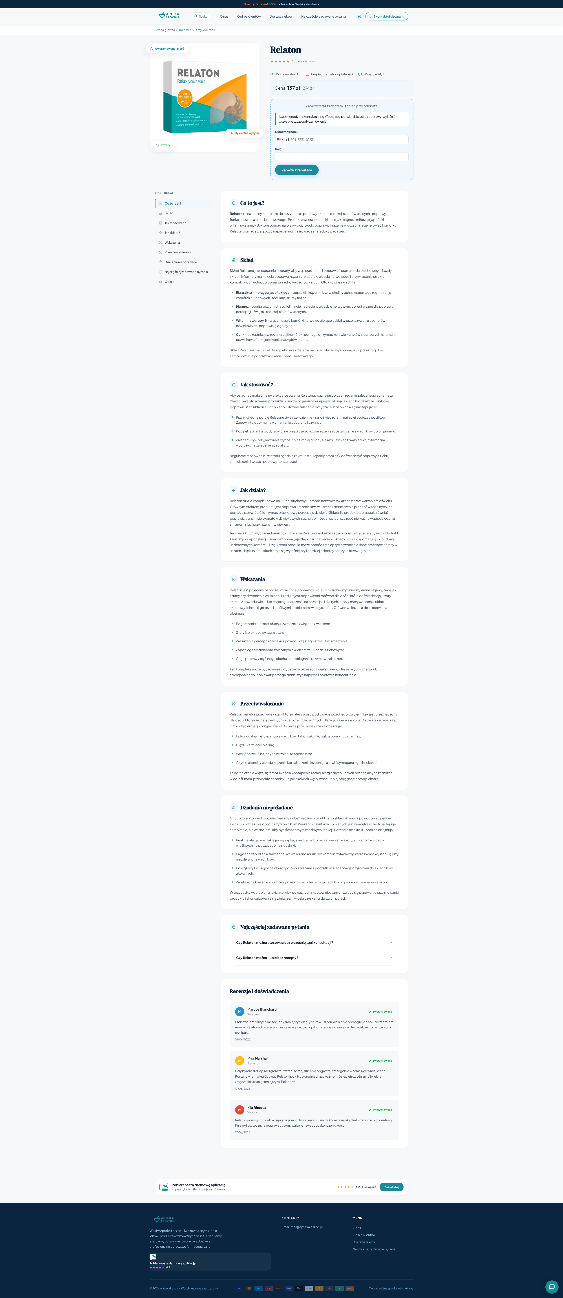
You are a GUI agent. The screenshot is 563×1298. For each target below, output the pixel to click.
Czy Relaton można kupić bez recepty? (267, 957)
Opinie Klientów (249, 16)
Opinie (169, 281)
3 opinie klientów (303, 61)
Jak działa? (172, 232)
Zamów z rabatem (297, 170)
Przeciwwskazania (178, 252)
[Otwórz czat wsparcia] (552, 1287)
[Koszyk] (359, 16)
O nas (224, 16)
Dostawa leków (281, 16)
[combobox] (282, 139)
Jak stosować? (175, 223)
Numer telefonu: (287, 132)
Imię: (278, 149)
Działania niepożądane (181, 262)
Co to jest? (173, 203)
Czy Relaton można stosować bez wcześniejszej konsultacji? (284, 942)
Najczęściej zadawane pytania (323, 16)
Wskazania (172, 242)
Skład (169, 213)
